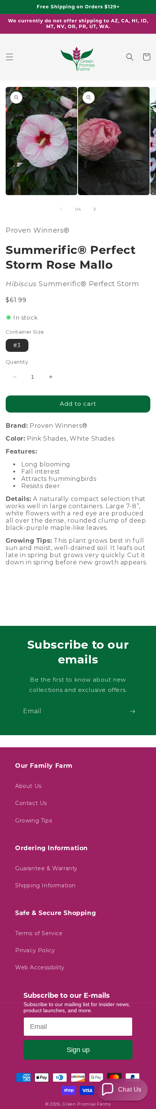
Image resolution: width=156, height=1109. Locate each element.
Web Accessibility (39, 967)
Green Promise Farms (86, 1104)
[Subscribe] (132, 711)
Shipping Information (45, 885)
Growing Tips (33, 820)
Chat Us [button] (130, 1089)
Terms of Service (39, 933)
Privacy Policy (35, 950)
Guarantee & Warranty (46, 868)
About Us (28, 786)
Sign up (78, 1050)
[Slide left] (61, 209)
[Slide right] (94, 209)
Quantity (17, 362)
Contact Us (31, 803)
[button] (9, 57)
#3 (17, 345)
